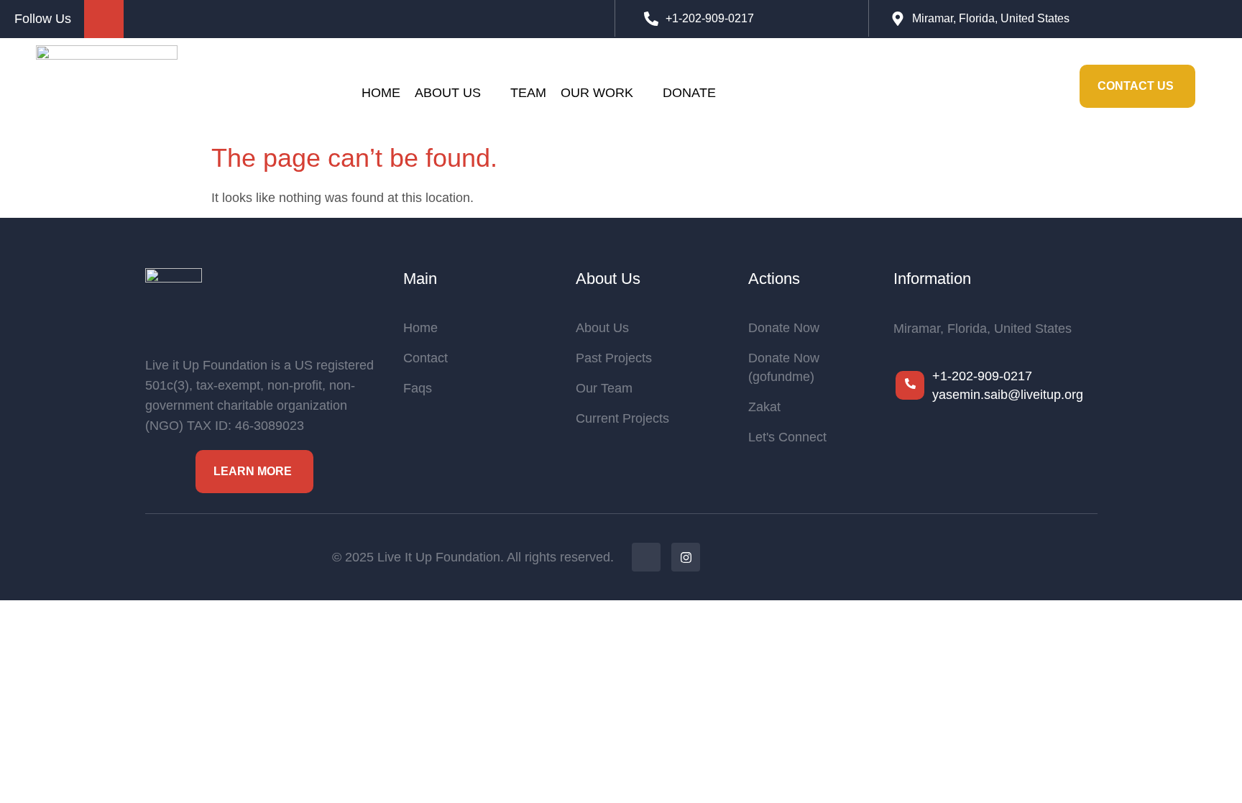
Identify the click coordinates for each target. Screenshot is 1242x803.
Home (381, 93)
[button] (1047, 86)
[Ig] (685, 557)
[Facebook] (646, 557)
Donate (689, 93)
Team (528, 93)
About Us (448, 93)
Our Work (597, 93)
